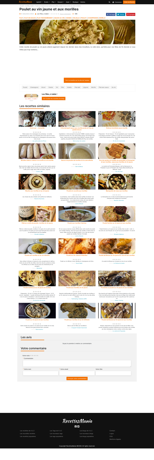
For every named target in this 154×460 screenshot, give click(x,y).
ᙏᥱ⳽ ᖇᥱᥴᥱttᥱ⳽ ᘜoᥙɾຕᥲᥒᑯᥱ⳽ (119, 141)
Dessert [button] (60, 2)
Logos (112, 434)
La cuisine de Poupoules (119, 331)
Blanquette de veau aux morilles (117, 191)
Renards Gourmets (39, 199)
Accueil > (22, 5)
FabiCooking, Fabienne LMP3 (79, 299)
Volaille (69, 88)
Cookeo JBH (39, 172)
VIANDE (68, 18)
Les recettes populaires (28, 437)
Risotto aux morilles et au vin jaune (37, 191)
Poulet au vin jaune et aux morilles (37, 320)
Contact (112, 431)
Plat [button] (53, 2)
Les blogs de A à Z (86, 431)
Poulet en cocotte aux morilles (77, 191)
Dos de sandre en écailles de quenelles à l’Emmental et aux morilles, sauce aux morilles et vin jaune (116, 161)
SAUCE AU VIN (59, 18)
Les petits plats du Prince (39, 141)
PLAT (21, 18)
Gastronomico (39, 329)
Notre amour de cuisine (79, 141)
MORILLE (102, 18)
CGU (111, 437)
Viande (50, 88)
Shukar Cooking (119, 300)
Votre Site (99, 369)
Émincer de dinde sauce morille (116, 128)
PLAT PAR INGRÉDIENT (45, 18)
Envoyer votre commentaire (77, 379)
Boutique (75, 2)
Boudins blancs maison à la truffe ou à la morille (37, 161)
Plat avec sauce (104, 88)
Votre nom (27, 369)
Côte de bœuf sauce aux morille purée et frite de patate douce (77, 129)
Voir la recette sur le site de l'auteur (77, 81)
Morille (93, 88)
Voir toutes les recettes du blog (53, 99)
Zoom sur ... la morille (37, 128)
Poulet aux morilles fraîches (77, 223)
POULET (84, 18)
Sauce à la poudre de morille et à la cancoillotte (77, 161)
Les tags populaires (56, 437)
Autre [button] (68, 2)
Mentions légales (115, 439)
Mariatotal (39, 268)
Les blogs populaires (87, 437)
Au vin (114, 88)
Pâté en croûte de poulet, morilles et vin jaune (37, 223)
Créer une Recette (129, 2)
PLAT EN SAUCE (30, 18)
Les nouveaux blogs (86, 434)
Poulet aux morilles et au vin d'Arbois (77, 320)
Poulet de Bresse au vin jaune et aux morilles (117, 320)
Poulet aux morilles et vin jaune (77, 288)
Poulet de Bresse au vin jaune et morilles (37, 288)
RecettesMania (25, 1)
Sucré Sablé (79, 263)
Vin (57, 88)
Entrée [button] (46, 2)
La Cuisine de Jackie (119, 263)
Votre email (64, 369)
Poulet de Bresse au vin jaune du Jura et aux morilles (117, 256)
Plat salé (77, 88)
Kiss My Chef (118, 172)
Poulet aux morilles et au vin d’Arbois (37, 256)
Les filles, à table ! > (30, 5)
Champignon (34, 88)
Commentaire (28, 359)
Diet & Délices (79, 167)
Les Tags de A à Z (56, 431)
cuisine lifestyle (79, 204)
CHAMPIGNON (93, 18)
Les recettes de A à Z (27, 431)
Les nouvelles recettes (27, 434)
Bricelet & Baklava (39, 234)
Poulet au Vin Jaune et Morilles (76, 256)
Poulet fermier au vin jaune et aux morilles (117, 223)
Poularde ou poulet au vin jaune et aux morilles (117, 288)
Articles (82, 2)
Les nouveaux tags (56, 434)
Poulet (25, 88)
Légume (85, 88)
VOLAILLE (76, 18)
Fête (62, 88)
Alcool (43, 88)
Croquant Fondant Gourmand (79, 328)
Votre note (26, 356)
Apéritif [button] (38, 2)
